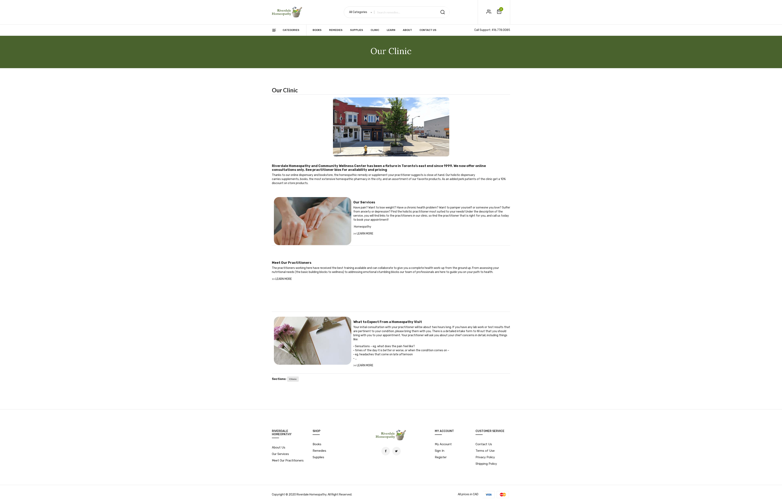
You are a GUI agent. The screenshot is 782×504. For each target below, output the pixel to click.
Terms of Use (485, 451)
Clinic (375, 30)
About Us (278, 447)
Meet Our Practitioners (288, 460)
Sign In (439, 451)
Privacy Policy (485, 457)
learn (391, 30)
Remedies (336, 30)
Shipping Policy (486, 464)
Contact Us (428, 30)
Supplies (356, 30)
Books (317, 30)
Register (441, 457)
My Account (443, 444)
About (407, 30)
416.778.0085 (501, 30)
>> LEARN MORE (363, 233)
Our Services (280, 454)
